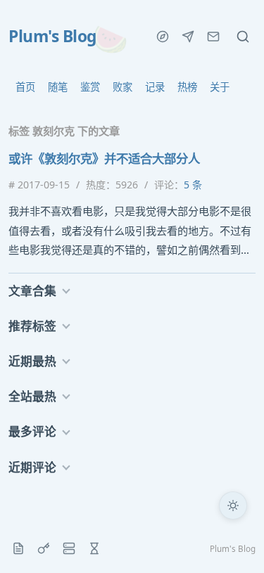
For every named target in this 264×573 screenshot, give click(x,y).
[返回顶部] (233, 542)
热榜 (187, 87)
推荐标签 (32, 326)
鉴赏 (90, 87)
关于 (220, 87)
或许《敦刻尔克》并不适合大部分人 (104, 158)
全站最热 (32, 396)
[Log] (18, 548)
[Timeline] (94, 548)
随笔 (58, 87)
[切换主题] (233, 505)
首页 (25, 87)
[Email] (213, 36)
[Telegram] (188, 36)
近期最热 (32, 361)
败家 (122, 87)
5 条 (193, 184)
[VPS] (69, 548)
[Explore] (162, 36)
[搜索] (243, 36)
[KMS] (44, 548)
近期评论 (32, 467)
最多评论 (32, 431)
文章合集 (32, 290)
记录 (155, 87)
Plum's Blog (52, 36)
